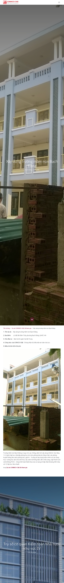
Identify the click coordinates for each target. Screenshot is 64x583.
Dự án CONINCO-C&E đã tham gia (21, 328)
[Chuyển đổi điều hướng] (59, 2)
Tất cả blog (6, 328)
